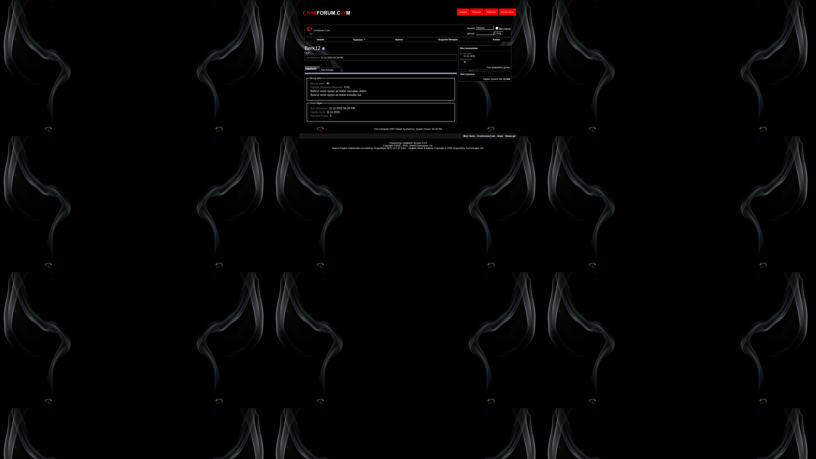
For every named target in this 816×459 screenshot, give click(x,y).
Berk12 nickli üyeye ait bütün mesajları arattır (338, 91)
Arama (496, 39)
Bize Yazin (469, 136)
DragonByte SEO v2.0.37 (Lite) (390, 148)
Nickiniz (471, 28)
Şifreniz (471, 33)
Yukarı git (510, 136)
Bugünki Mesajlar (448, 39)
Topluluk (358, 39)
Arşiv (500, 136)
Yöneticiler (491, 12)
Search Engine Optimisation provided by (353, 148)
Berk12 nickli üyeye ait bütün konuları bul (335, 94)
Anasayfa (463, 12)
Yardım (320, 39)
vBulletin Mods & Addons (421, 148)
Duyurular (476, 12)
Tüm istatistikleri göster (498, 67)
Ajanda (399, 39)
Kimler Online (507, 12)
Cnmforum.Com (321, 30)
